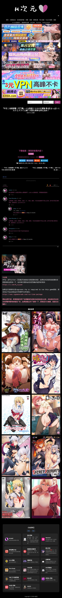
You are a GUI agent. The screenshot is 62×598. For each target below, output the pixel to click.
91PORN (32, 22)
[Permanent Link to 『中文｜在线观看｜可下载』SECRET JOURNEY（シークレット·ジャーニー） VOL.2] (46, 456)
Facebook (30, 160)
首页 (7, 20)
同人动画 (41, 20)
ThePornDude (46, 22)
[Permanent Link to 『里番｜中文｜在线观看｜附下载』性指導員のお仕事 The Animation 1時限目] (16, 332)
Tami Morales (13, 198)
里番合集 (35, 20)
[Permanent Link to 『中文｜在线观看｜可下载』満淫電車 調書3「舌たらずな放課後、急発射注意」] (16, 497)
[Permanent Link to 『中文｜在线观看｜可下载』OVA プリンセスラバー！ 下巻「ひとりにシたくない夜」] (16, 414)
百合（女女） (34, 163)
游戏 (30, 20)
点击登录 (31, 154)
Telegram (45, 160)
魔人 (44, 163)
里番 (27, 20)
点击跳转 (41, 157)
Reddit (37, 160)
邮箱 (29, 530)
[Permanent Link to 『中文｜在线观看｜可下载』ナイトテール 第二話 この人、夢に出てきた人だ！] (16, 455)
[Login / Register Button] (58, 16)
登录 (5, 177)
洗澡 (29, 163)
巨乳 (23, 163)
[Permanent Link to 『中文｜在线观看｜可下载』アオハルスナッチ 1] (46, 332)
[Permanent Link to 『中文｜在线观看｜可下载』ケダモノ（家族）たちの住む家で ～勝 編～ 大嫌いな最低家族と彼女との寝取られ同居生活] (16, 373)
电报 (33, 530)
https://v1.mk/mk (31, 212)
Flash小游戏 (49, 20)
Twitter (23, 160)
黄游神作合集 (25, 22)
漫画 (55, 20)
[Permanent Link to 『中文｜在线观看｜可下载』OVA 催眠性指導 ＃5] (46, 497)
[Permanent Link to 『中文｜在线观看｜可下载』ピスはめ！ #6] (46, 373)
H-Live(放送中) (16, 22)
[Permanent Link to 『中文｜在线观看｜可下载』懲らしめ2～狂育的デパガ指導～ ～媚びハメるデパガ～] (46, 415)
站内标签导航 (20, 20)
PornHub (38, 22)
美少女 (40, 163)
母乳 (26, 163)
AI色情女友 (13, 20)
